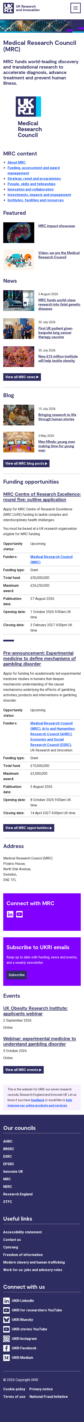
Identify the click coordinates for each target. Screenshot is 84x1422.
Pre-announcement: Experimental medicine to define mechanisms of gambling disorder (39, 658)
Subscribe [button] (17, 975)
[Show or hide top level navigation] (75, 8)
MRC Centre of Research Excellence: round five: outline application (42, 496)
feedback (37, 1100)
